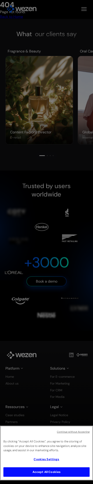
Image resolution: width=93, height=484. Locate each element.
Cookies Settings (46, 459)
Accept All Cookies (46, 472)
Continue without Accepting (73, 431)
